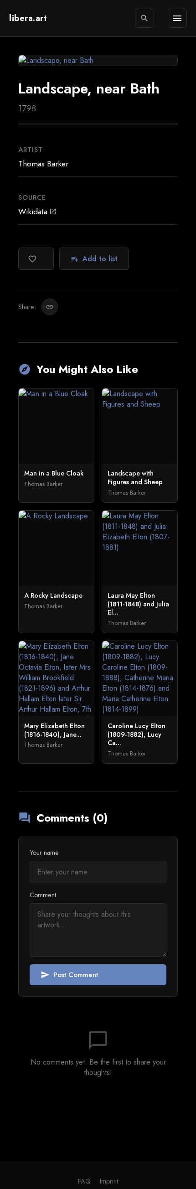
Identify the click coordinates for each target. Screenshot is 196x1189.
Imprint (109, 1181)
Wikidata (37, 211)
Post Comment (69, 975)
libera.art (28, 18)
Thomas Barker (43, 164)
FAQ (84, 1181)
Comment (43, 895)
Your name (44, 852)
